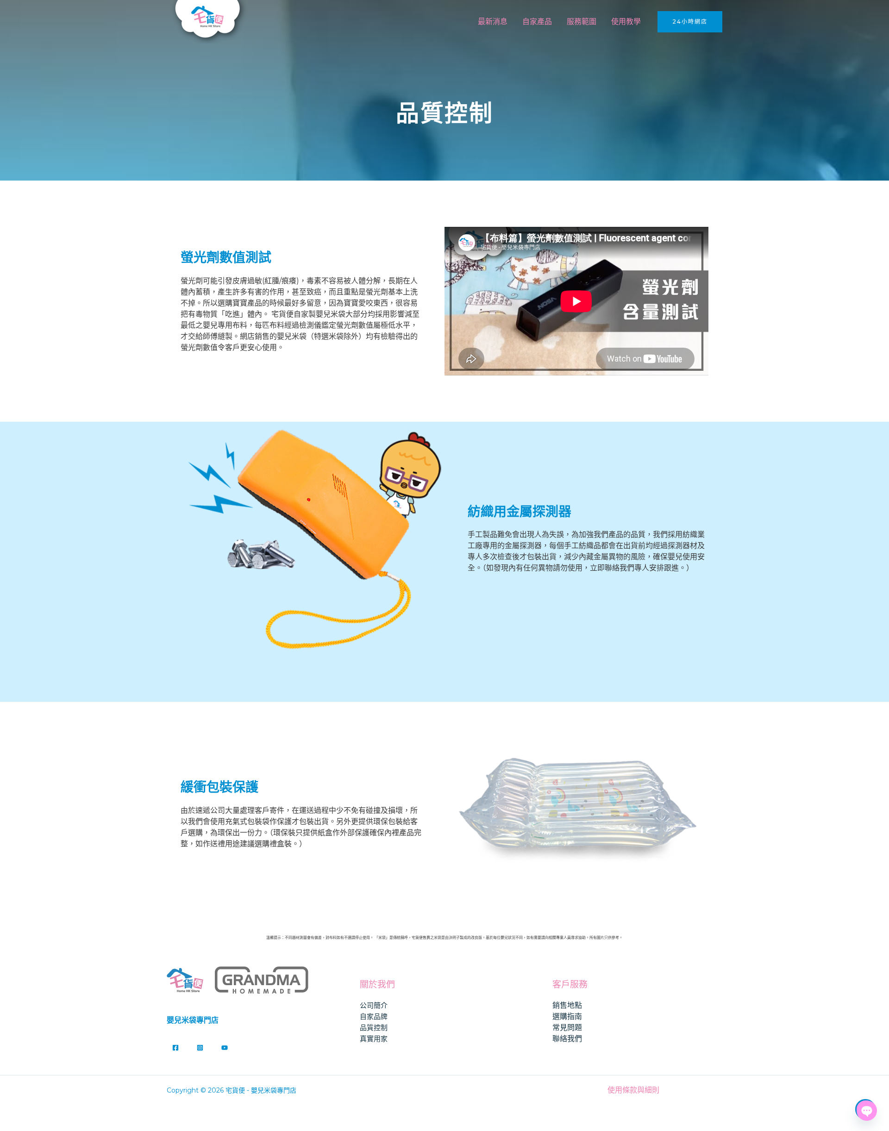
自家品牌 (374, 1016)
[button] (689, 21)
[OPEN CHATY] (865, 1109)
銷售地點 (567, 1005)
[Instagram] (200, 1047)
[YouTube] (224, 1047)
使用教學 (626, 21)
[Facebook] (175, 1047)
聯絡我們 (567, 1038)
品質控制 (374, 1027)
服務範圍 (581, 21)
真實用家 (374, 1038)
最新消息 (492, 21)
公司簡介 (374, 1005)
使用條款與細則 (633, 1090)
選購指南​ (567, 1016)
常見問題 (567, 1027)
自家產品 (537, 21)
